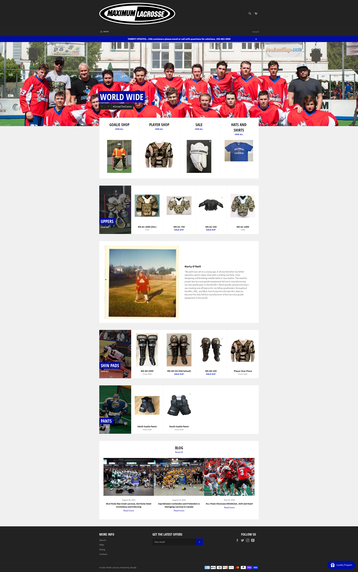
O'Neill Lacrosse (112, 567)
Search (102, 540)
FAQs (101, 544)
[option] (179, 84)
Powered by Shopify (128, 567)
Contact (103, 554)
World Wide (121, 97)
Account (256, 32)
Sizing (102, 549)
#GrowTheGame (122, 106)
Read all (179, 452)
